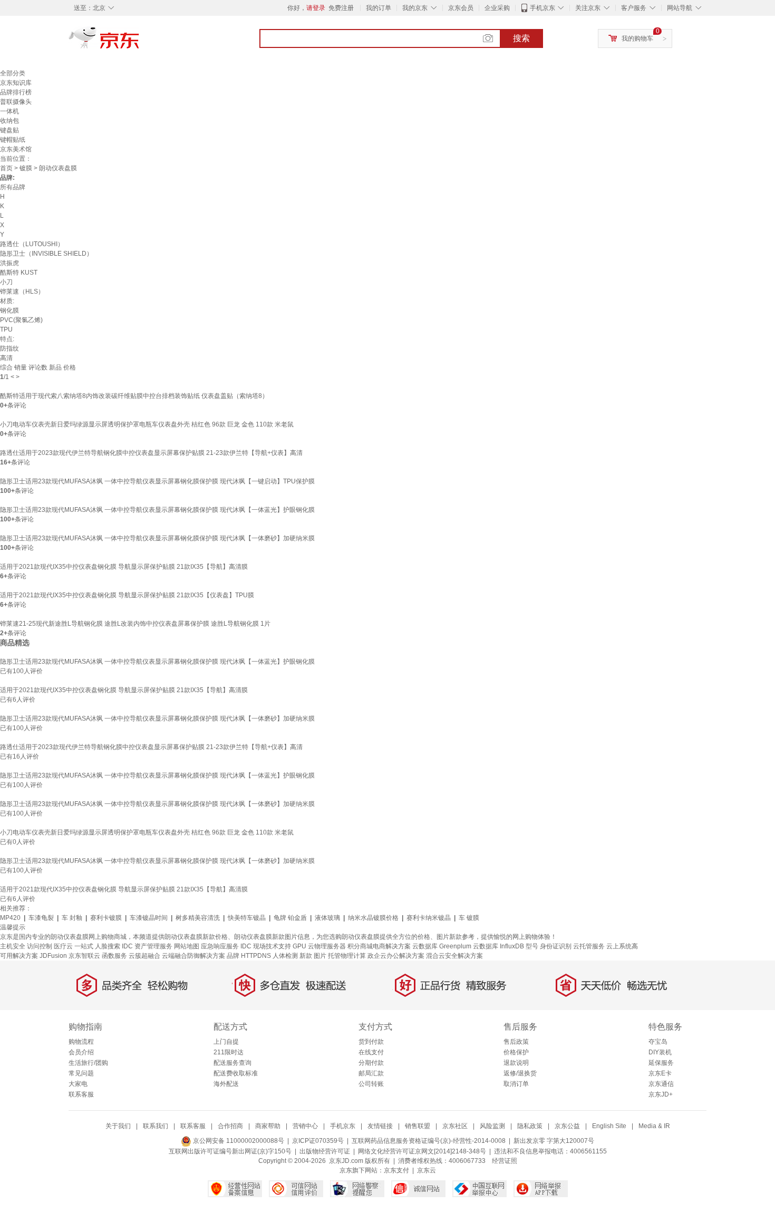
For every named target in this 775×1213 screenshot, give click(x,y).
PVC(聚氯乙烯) (21, 320)
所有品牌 (12, 187)
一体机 (9, 111)
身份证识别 (555, 946)
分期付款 (371, 1062)
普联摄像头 (16, 101)
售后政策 (516, 1041)
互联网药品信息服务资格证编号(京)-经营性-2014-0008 (429, 1140)
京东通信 (661, 1084)
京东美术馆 (16, 149)
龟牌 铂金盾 (290, 917)
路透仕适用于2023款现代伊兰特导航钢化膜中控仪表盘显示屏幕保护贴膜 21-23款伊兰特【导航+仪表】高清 (151, 453)
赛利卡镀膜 (106, 917)
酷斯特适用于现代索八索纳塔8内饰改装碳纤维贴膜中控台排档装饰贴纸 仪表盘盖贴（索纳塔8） (134, 396)
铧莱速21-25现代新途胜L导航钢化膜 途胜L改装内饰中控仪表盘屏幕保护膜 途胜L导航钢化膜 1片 (135, 623)
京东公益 (567, 1126)
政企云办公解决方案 (395, 955)
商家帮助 (267, 1126)
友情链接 (380, 1126)
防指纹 (9, 348)
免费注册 (341, 8)
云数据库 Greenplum (441, 946)
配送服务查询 (232, 1062)
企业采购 (497, 8)
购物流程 (81, 1041)
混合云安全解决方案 (454, 955)
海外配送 (226, 1084)
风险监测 (492, 1126)
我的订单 (378, 8)
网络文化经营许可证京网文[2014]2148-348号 (422, 1151)
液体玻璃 (327, 917)
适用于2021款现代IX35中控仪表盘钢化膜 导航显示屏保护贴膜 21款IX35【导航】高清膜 (124, 566)
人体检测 (285, 955)
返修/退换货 (520, 1073)
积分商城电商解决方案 (379, 946)
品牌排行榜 (16, 92)
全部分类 (12, 73)
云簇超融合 (144, 955)
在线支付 (371, 1052)
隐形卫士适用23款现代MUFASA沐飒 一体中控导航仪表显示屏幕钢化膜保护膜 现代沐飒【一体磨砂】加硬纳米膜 (157, 538)
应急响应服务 (220, 946)
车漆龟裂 (41, 917)
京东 (140, 42)
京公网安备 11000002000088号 (237, 1140)
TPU (6, 329)
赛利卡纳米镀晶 (428, 917)
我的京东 (415, 8)
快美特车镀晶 (247, 917)
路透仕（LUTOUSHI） (32, 244)
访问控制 (39, 946)
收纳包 (9, 120)
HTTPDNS (256, 955)
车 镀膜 (469, 917)
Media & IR (654, 1126)
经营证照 (504, 1161)
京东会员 (460, 8)
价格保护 (516, 1052)
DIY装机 (660, 1052)
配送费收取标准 (236, 1073)
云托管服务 (589, 946)
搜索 (521, 38)
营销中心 (305, 1126)
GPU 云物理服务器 (319, 946)
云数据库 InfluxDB (498, 946)
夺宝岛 (657, 1041)
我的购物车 (637, 38)
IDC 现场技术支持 (265, 946)
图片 (320, 955)
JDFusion (53, 955)
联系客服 (81, 1094)
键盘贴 (9, 130)
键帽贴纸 (12, 139)
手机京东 (542, 8)
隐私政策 (529, 1126)
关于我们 (118, 1126)
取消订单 (516, 1084)
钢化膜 (9, 310)
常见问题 (81, 1073)
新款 (305, 955)
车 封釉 (72, 917)
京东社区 (455, 1126)
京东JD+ (660, 1094)
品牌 (233, 955)
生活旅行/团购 (88, 1062)
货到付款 (371, 1041)
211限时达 (229, 1052)
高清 (6, 358)
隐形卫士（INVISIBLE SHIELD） (46, 253)
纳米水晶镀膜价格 (373, 917)
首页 (6, 168)
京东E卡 (660, 1073)
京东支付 (396, 1170)
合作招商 (230, 1126)
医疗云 (63, 946)
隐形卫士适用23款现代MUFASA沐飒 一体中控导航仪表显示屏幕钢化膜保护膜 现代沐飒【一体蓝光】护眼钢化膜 (157, 509)
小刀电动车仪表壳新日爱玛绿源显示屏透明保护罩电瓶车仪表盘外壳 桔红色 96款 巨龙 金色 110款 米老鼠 (147, 424)
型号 (532, 946)
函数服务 (114, 955)
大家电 (78, 1084)
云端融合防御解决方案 (193, 955)
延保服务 (661, 1062)
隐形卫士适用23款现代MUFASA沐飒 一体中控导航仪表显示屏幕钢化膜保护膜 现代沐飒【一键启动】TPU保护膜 (157, 481)
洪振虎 (9, 263)
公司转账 (371, 1084)
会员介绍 (81, 1052)
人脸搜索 (107, 946)
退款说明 (516, 1062)
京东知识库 (16, 82)
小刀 (6, 282)
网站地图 (186, 946)
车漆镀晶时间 (149, 917)
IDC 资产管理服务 (147, 946)
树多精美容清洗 (198, 917)
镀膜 (26, 168)
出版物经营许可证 (324, 1151)
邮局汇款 (371, 1073)
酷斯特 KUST (18, 272)
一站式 (83, 946)
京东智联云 (84, 955)
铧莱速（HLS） (22, 291)
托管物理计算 (347, 955)
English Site (609, 1126)
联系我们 (155, 1126)
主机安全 (12, 946)
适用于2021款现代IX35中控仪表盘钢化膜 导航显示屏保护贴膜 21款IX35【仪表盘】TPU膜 (127, 595)
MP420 (10, 917)
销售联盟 (417, 1126)
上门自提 (226, 1041)
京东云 (426, 1170)
